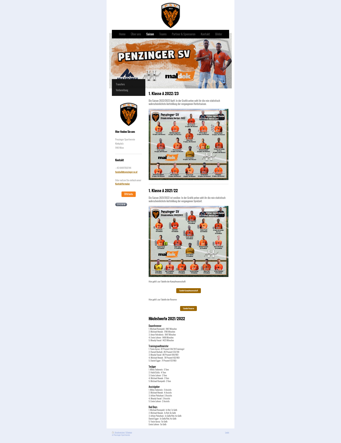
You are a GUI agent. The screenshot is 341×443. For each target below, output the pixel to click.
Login (227, 432)
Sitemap (129, 432)
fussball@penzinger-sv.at (126, 172)
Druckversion (119, 432)
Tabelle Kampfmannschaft (188, 290)
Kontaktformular (122, 183)
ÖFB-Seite (128, 194)
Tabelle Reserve (188, 308)
